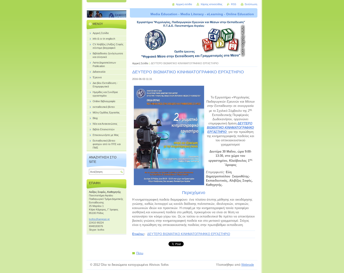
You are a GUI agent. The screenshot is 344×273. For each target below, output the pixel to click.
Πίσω (139, 253)
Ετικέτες (138, 234)
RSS (233, 4)
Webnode (247, 264)
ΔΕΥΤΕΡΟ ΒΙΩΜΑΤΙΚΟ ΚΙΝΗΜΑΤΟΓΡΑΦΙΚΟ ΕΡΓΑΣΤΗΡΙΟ (188, 234)
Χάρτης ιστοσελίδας (211, 4)
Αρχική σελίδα (184, 4)
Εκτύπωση (251, 4)
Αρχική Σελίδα (140, 63)
